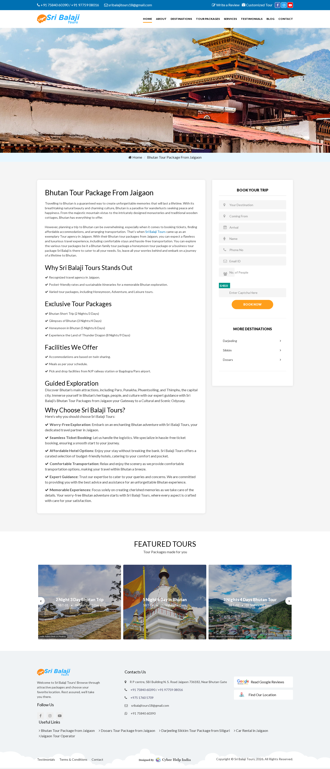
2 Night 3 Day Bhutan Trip (79, 599)
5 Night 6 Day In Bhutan (165, 599)
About (161, 18)
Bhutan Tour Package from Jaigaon (67, 730)
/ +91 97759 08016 (84, 5)
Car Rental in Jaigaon (251, 730)
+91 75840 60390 (54, 5)
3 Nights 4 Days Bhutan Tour (250, 599)
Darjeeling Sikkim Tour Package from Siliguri (195, 730)
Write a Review (228, 5)
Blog (270, 18)
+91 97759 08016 (170, 690)
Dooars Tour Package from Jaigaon (127, 730)
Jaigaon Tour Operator (57, 736)
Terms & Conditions (73, 759)
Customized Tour (259, 5)
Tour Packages (208, 18)
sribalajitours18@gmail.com (130, 5)
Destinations (181, 18)
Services (230, 18)
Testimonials (251, 18)
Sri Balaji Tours (155, 232)
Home (147, 18)
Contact (285, 18)
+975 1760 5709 (142, 697)
